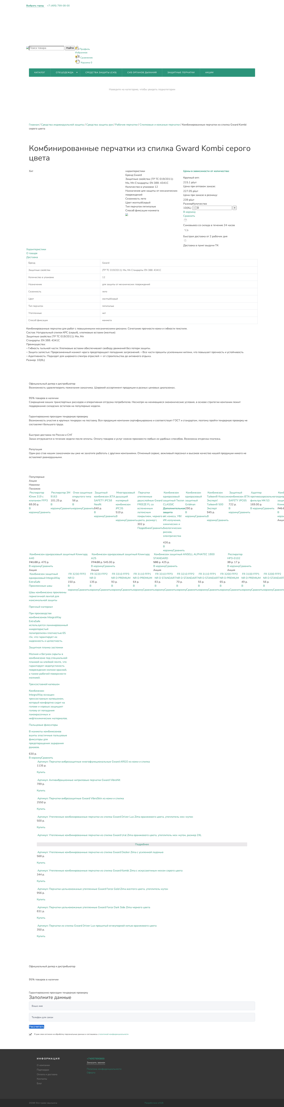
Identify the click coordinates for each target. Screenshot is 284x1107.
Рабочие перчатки (126, 124)
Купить (41, 772)
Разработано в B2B (154, 1103)
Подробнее (144, 528)
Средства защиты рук (99, 124)
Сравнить (189, 216)
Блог (78, 41)
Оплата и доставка (88, 24)
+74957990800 (96, 1058)
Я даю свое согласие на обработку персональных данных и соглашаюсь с (81, 1034)
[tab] (142, 249)
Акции (209, 72)
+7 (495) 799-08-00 (58, 5)
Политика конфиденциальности (104, 1069)
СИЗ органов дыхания (142, 72)
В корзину (189, 212)
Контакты (81, 33)
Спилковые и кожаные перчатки (160, 124)
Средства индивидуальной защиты (62, 124)
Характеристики (36, 249)
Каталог (39, 72)
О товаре (31, 253)
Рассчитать (36, 1026)
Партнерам (82, 16)
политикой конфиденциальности (114, 1034)
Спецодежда (64, 72)
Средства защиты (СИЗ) (101, 72)
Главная (34, 124)
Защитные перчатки (181, 72)
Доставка (32, 257)
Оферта (91, 1072)
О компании (83, 8)
